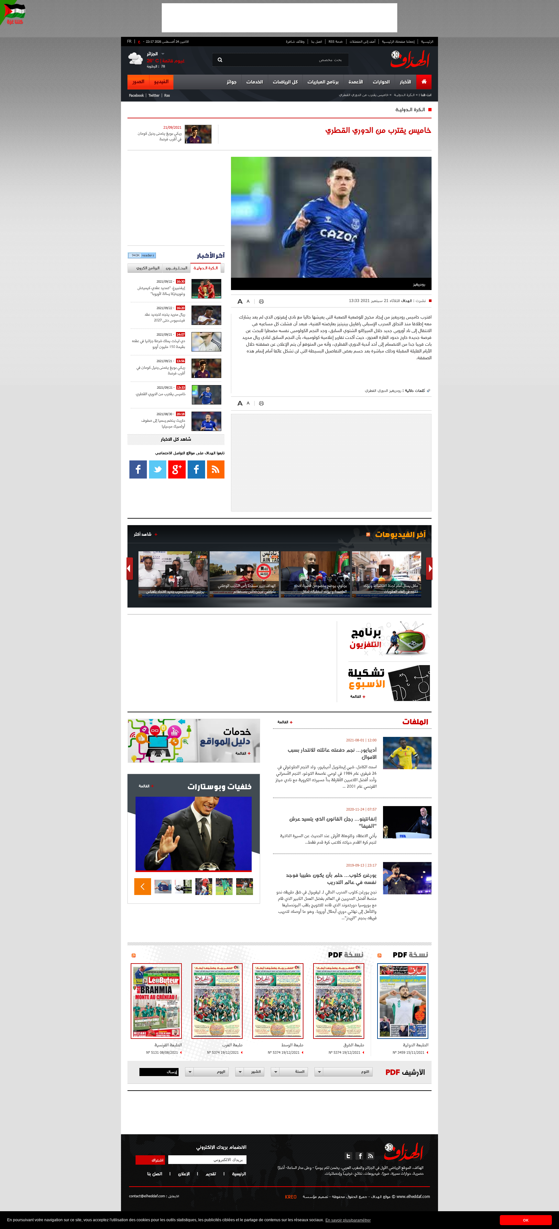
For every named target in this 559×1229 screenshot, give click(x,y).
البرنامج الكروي (147, 268)
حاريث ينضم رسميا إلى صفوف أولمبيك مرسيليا (163, 423)
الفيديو (161, 82)
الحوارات (381, 82)
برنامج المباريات (323, 82)
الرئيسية (427, 41)
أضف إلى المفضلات (362, 41)
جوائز (231, 82)
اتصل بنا (316, 41)
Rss (167, 95)
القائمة (355, 696)
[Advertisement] (279, 17)
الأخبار (405, 82)
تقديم (210, 1173)
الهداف (406, 300)
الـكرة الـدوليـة (404, 94)
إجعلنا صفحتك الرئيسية (398, 41)
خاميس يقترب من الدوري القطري (160, 393)
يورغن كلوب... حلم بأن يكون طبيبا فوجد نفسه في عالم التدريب (331, 878)
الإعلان (184, 1173)
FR (129, 41)
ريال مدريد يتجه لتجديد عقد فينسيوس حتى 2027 (165, 317)
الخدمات (255, 82)
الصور (138, 82)
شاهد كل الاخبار (176, 439)
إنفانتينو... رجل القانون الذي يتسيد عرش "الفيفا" (333, 822)
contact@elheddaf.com (147, 1196)
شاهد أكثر (142, 534)
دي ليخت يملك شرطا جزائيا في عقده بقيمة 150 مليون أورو (158, 343)
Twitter (153, 95)
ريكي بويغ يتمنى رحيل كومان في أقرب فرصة (159, 136)
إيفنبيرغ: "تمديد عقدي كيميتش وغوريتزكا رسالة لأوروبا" (161, 290)
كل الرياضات (285, 82)
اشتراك (157, 1160)
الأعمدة (356, 82)
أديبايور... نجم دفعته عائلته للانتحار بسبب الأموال (332, 753)
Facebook (136, 95)
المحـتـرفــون (176, 268)
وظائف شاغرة (295, 41)
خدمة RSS (336, 41)
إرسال (172, 1071)
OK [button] (526, 1220)
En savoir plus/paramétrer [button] (348, 1220)
